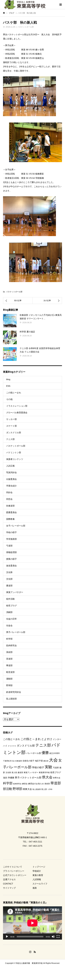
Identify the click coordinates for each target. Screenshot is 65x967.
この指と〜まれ (13, 392)
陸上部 (44, 789)
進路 (34, 888)
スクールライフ (39, 883)
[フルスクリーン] (58, 936)
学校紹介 (36, 871)
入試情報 (36, 879)
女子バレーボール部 (15, 525)
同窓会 (9, 499)
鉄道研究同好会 (13, 692)
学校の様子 (11, 532)
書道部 (9, 585)
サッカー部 (11, 419)
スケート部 (11, 426)
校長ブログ (11, 605)
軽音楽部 (10, 672)
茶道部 (9, 659)
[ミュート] (53, 936)
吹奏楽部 (10, 506)
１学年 (49, 789)
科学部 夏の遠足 (27, 331)
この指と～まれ (31, 739)
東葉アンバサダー (14, 592)
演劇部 (9, 612)
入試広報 (10, 466)
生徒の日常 (11, 619)
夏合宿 (45, 761)
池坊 (5, 777)
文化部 (9, 579)
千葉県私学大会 (9, 761)
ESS (8, 386)
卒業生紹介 (11, 486)
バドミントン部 (13, 452)
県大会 (47, 777)
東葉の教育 (37, 875)
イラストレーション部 (16, 406)
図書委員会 (11, 512)
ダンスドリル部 (13, 432)
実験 (48, 767)
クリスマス (12, 746)
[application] (32, 922)
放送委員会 (11, 565)
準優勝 (11, 777)
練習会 (25, 784)
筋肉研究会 (11, 645)
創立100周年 (54, 753)
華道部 (9, 665)
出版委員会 (11, 479)
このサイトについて (12, 867)
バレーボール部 (33, 753)
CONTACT (8, 883)
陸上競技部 (11, 698)
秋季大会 (56, 778)
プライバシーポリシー (13, 871)
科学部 (9, 639)
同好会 (9, 492)
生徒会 (9, 625)
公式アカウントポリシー (14, 875)
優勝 (45, 753)
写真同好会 (11, 472)
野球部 (9, 685)
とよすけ (46, 739)
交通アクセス (9, 879)
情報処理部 (11, 552)
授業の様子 (11, 559)
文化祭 (9, 572)
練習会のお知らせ (36, 783)
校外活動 (10, 599)
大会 (53, 759)
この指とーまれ (11, 739)
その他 (9, 399)
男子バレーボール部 (15, 632)
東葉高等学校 (44, 772)
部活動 (7, 789)
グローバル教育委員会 (16, 412)
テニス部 (10, 439)
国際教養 (10, 519)
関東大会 (27, 789)
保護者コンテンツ (14, 459)
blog (8, 379)
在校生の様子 (28, 761)
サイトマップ (9, 888)
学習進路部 (11, 539)
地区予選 (39, 761)
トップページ (38, 867)
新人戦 (14, 772)
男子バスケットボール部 (28, 777)
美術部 (9, 652)
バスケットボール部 (25, 27)
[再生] (6, 936)
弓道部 (9, 545)
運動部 (9, 679)
